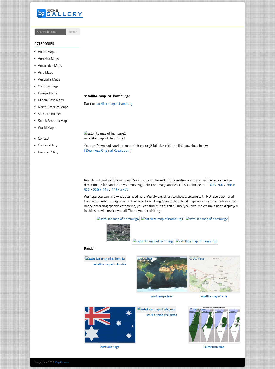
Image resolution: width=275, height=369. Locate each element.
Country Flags (48, 86)
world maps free (161, 296)
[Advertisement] (164, 14)
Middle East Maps (51, 100)
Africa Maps (46, 52)
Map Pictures (62, 362)
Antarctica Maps (50, 66)
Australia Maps (49, 79)
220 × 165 (100, 190)
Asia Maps (45, 72)
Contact (43, 138)
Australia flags (109, 347)
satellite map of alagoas (161, 315)
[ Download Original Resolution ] (107, 150)
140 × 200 (215, 185)
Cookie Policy (47, 145)
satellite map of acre (214, 296)
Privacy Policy (48, 152)
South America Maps (53, 121)
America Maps (48, 59)
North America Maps (53, 107)
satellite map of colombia (109, 264)
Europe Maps (47, 93)
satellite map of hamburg (114, 104)
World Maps (46, 128)
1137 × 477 (120, 190)
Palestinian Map (213, 347)
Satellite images (49, 114)
